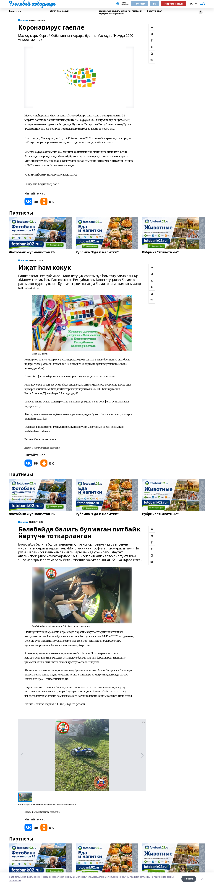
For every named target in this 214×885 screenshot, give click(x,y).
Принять (189, 878)
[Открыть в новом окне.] (31, 201)
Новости (15, 11)
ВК (154, 3)
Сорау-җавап (154, 11)
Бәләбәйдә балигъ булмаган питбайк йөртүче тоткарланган (120, 12)
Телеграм (139, 3)
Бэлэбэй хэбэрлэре (32, 3)
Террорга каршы (173, 3)
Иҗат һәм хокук (59, 11)
